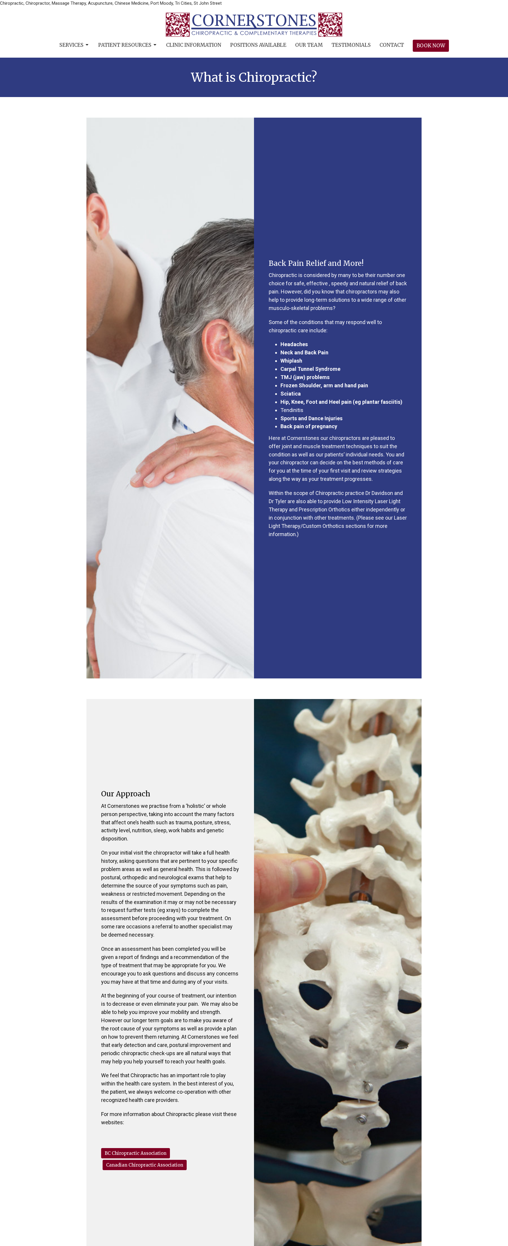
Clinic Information (193, 45)
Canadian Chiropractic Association (144, 1165)
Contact (392, 45)
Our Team (309, 45)
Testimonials (351, 45)
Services (71, 45)
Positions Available (258, 45)
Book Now (431, 45)
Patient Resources (124, 45)
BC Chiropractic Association (135, 1153)
